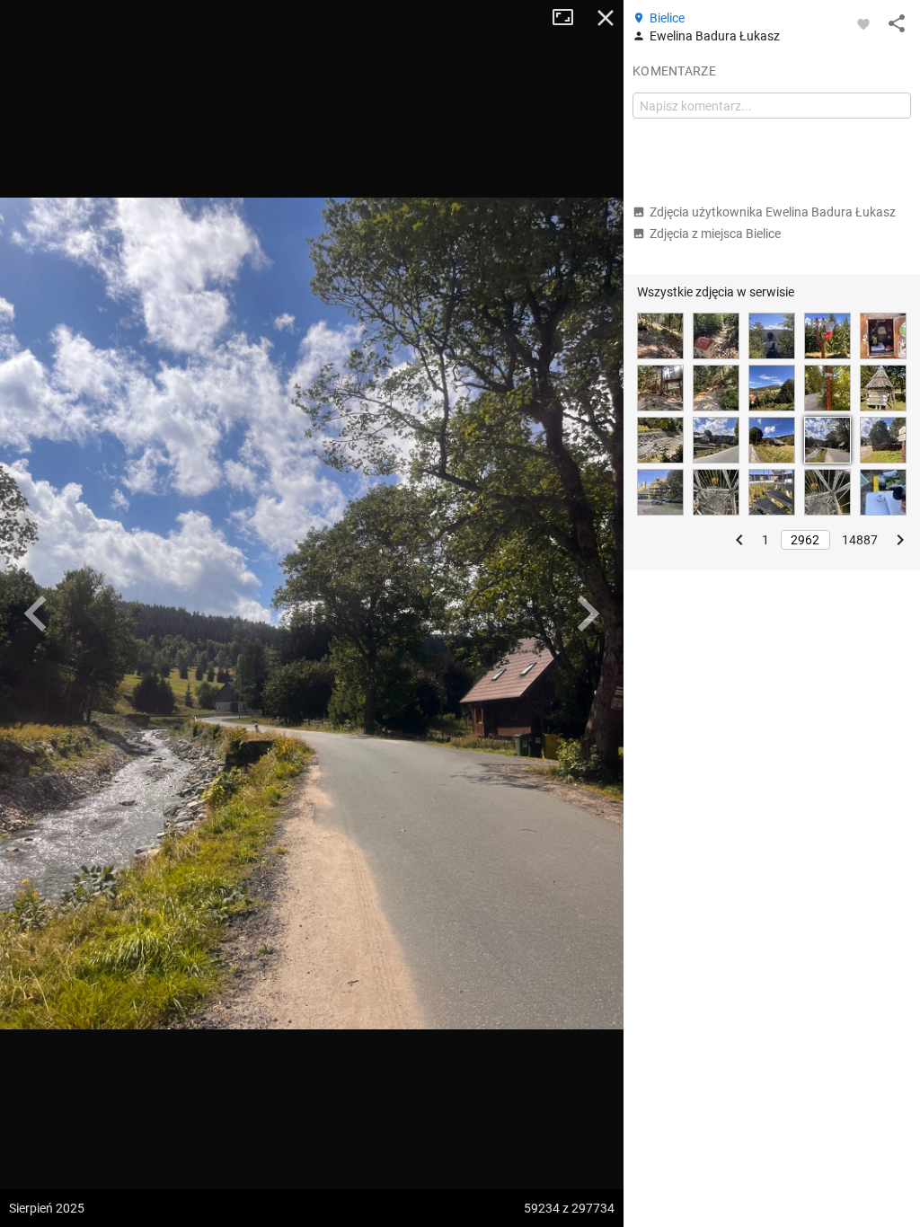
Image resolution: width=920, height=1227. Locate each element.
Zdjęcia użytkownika (773, 212)
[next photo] (588, 613)
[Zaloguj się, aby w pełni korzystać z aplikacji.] (863, 23)
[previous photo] (36, 613)
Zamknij (606, 18)
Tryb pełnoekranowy (570, 18)
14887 (860, 540)
